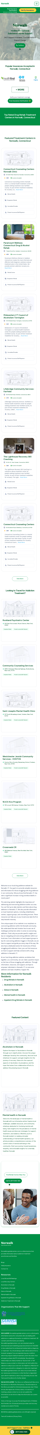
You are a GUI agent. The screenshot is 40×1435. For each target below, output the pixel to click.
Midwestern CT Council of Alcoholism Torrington (16, 316)
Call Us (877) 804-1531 (13, 1181)
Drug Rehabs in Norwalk (14, 979)
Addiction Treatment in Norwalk (10, 1301)
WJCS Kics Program (12, 802)
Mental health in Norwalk (14, 995)
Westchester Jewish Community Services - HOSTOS (18, 757)
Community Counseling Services (18, 665)
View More (20, 579)
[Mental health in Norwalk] (20, 1102)
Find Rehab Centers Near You (15, 1175)
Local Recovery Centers (8, 1282)
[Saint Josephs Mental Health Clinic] (19, 699)
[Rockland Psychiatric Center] (19, 609)
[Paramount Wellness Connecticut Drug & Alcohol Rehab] (19, 232)
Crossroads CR (9, 847)
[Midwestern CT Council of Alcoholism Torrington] (19, 304)
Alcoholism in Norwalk (13, 984)
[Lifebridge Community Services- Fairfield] (19, 378)
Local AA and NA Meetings (9, 1278)
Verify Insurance (6, 1265)
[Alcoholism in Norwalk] (20, 1034)
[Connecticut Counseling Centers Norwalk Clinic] (19, 158)
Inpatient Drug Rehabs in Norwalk (18, 1000)
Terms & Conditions (7, 1416)
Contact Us (4, 1269)
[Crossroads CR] (19, 836)
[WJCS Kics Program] (19, 790)
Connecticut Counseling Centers (19, 524)
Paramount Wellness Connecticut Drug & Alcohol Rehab (16, 245)
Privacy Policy (18, 1416)
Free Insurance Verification (18, 101)
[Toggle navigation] (36, 4)
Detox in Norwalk (11, 990)
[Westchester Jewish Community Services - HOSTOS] (19, 745)
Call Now (21, 45)
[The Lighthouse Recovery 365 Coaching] (19, 445)
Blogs (2, 1262)
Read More (19, 190)
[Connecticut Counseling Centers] (19, 513)
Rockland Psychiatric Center (16, 620)
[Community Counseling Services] (19, 654)
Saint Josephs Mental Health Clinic (19, 711)
